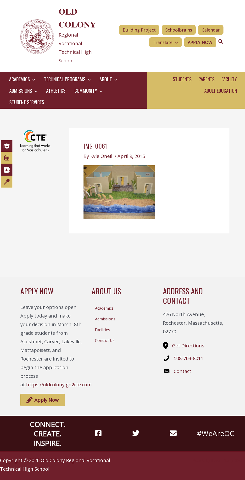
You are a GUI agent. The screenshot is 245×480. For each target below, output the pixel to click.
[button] (32, 79)
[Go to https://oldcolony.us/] (60, 36)
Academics (104, 308)
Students (182, 79)
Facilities (102, 329)
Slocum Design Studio (228, 460)
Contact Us (105, 340)
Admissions (105, 319)
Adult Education (220, 90)
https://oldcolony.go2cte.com (59, 384)
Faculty (229, 79)
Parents (207, 79)
